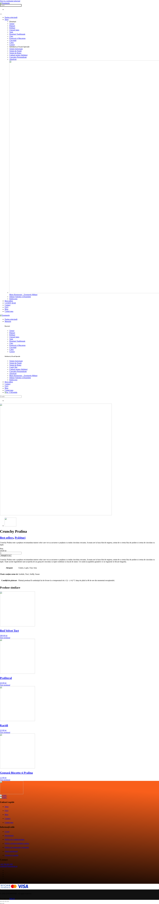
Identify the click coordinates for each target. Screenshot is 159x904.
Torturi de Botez (15, 53)
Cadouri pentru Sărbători (18, 55)
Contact (7, 305)
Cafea (11, 43)
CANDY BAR (10, 303)
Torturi (11, 24)
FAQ (6, 307)
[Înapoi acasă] (5, 3)
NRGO (12, 899)
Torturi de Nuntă (15, 51)
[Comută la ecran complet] (3, 901)
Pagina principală (11, 17)
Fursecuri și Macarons (17, 38)
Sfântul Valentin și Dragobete (20, 297)
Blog (6, 309)
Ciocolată (12, 40)
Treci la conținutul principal (10, 1)
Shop (6, 19)
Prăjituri (12, 28)
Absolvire (13, 59)
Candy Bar (13, 367)
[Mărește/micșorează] (1, 901)
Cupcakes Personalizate (18, 57)
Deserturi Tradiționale (17, 34)
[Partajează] (6, 901)
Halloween (13, 299)
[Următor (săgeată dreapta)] (3, 903)
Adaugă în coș (6, 555)
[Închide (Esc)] (8, 901)
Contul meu (9, 311)
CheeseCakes (14, 30)
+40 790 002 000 (6, 864)
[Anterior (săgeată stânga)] (1, 903)
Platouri (12, 26)
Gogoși (12, 45)
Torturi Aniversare (16, 49)
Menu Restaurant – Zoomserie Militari (23, 376)
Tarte (11, 32)
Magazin (8, 321)
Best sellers (9, 301)
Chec (11, 36)
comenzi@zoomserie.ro (8, 866)
